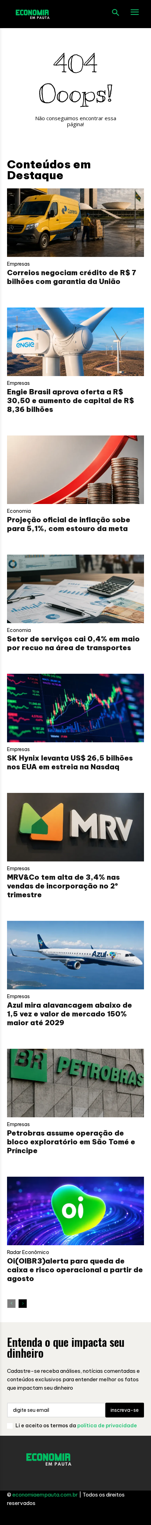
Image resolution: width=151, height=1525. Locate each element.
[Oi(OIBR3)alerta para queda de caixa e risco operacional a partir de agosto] (75, 1211)
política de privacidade (107, 1425)
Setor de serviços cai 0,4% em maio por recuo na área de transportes (73, 643)
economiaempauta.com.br (45, 1494)
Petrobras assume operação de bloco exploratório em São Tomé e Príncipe (71, 1142)
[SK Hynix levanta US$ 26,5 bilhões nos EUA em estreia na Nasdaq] (75, 708)
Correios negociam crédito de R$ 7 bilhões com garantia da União (71, 277)
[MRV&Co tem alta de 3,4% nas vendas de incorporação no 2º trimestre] (75, 827)
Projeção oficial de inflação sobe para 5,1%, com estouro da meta (68, 524)
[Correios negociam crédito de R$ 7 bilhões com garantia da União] (75, 222)
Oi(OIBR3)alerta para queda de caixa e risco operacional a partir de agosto (75, 1269)
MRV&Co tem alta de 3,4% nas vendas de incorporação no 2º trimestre (63, 886)
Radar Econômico (28, 1252)
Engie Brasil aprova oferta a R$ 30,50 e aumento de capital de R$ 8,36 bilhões (70, 400)
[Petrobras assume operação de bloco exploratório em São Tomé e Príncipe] (75, 1083)
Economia (19, 511)
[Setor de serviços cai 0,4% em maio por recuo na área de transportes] (75, 589)
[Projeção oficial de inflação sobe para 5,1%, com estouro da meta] (75, 469)
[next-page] (22, 1303)
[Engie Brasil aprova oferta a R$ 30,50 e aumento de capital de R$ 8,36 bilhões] (75, 342)
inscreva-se (125, 1410)
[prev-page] (11, 1303)
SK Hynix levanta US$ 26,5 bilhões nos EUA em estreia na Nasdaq (70, 762)
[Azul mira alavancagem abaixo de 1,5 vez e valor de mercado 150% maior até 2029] (75, 955)
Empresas (18, 263)
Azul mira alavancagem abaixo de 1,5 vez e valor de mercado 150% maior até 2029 (69, 1014)
